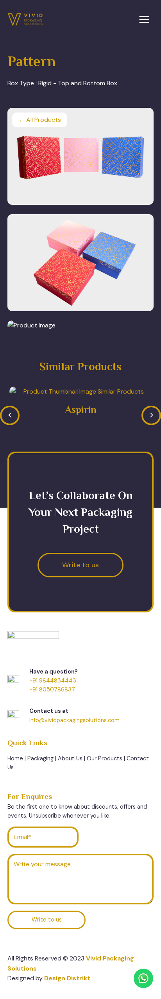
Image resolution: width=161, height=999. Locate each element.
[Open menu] (144, 19)
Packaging (40, 758)
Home (15, 758)
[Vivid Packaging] (25, 19)
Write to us (47, 919)
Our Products (104, 758)
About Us (70, 758)
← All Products (39, 120)
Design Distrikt (67, 978)
